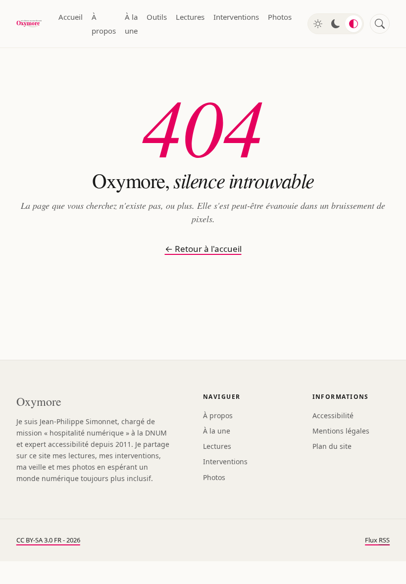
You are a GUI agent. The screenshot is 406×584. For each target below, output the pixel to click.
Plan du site (332, 446)
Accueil (70, 17)
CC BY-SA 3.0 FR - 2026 (48, 539)
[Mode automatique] (353, 23)
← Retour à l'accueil (203, 248)
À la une (131, 24)
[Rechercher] (380, 24)
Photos (280, 17)
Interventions (236, 17)
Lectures (190, 17)
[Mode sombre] (335, 23)
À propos (104, 24)
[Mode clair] (317, 23)
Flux (377, 539)
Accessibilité (333, 415)
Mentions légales (340, 431)
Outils (157, 17)
